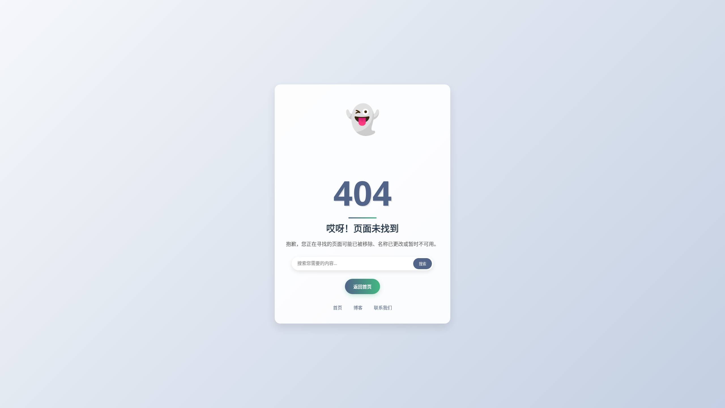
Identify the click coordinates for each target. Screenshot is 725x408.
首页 (337, 308)
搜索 (422, 264)
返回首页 (362, 287)
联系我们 (383, 308)
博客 (357, 308)
